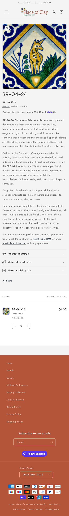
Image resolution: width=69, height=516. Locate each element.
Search (10, 370)
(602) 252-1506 (42, 239)
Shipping (6, 106)
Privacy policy (19, 509)
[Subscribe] (52, 442)
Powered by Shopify (37, 504)
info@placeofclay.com (14, 243)
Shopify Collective (15, 392)
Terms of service (35, 509)
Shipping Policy (14, 421)
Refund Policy (13, 407)
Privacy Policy (13, 414)
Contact (10, 377)
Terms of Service (15, 399)
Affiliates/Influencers (17, 385)
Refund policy (54, 504)
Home (20, 3)
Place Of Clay (22, 504)
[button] (6, 11)
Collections (28, 3)
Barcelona (38, 3)
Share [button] (9, 280)
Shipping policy (52, 509)
